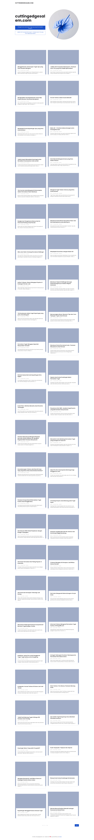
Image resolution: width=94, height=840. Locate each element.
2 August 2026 (55, 535)
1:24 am (60, 348)
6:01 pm (59, 627)
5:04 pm (60, 70)
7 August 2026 (22, 534)
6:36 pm (27, 378)
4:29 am (59, 658)
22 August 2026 (23, 70)
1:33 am (27, 441)
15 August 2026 (22, 316)
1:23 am (60, 442)
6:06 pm (27, 70)
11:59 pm (60, 535)
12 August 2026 (55, 380)
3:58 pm (60, 504)
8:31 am (27, 565)
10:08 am (60, 193)
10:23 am (27, 534)
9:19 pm (60, 317)
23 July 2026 (22, 812)
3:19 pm (60, 411)
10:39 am (59, 596)
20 (47, 825)
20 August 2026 (55, 193)
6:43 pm (27, 347)
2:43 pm (27, 193)
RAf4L (19, 70)
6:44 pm (60, 473)
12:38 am (60, 224)
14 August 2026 (55, 317)
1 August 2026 (22, 565)
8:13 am (60, 162)
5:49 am (26, 628)
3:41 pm (26, 812)
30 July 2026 (55, 627)
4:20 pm (60, 131)
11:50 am (26, 750)
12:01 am (60, 253)
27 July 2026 (55, 689)
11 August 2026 (22, 409)
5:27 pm (59, 689)
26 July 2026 (55, 720)
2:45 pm (59, 720)
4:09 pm (27, 503)
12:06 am (27, 224)
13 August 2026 (22, 378)
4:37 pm (60, 99)
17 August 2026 (22, 193)
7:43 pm (27, 316)
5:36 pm (60, 380)
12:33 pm (26, 720)
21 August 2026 (55, 162)
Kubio (60, 836)
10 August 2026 (23, 472)
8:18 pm (27, 409)
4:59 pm (27, 101)
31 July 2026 (55, 596)
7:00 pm (27, 472)
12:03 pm (59, 749)
